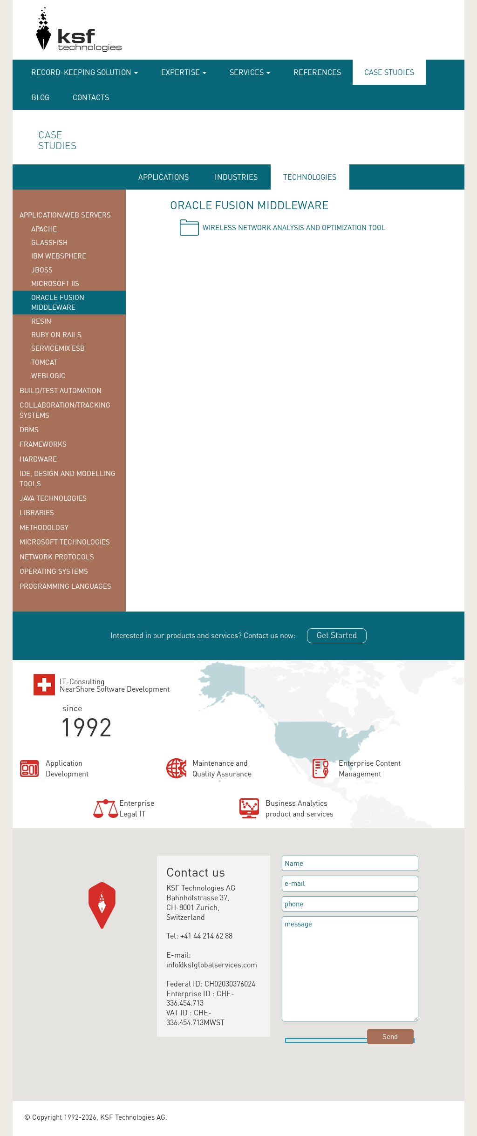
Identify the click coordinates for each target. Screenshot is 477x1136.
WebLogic (48, 375)
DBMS (29, 429)
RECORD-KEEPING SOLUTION (82, 72)
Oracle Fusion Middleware (57, 302)
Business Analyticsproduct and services (300, 808)
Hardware (38, 458)
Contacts (91, 97)
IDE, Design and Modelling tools (68, 478)
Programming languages (65, 586)
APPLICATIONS (163, 177)
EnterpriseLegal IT (136, 808)
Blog (40, 97)
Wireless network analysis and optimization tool (294, 227)
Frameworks (43, 444)
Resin (41, 321)
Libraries (37, 512)
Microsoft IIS (55, 283)
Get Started (337, 635)
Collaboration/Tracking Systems (65, 409)
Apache (44, 228)
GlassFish (49, 242)
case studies (389, 72)
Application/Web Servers (65, 214)
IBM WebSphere (58, 255)
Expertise (181, 72)
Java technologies (53, 498)
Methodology (44, 527)
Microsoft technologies (65, 541)
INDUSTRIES (236, 177)
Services (248, 72)
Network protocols (57, 556)
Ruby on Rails (56, 334)
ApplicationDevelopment (67, 768)
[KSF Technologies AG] (32, 33)
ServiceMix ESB (58, 348)
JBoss (42, 269)
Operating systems (54, 571)
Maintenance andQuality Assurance (222, 768)
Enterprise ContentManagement (370, 768)
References (317, 72)
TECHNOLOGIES (309, 177)
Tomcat (44, 362)
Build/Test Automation (61, 390)
